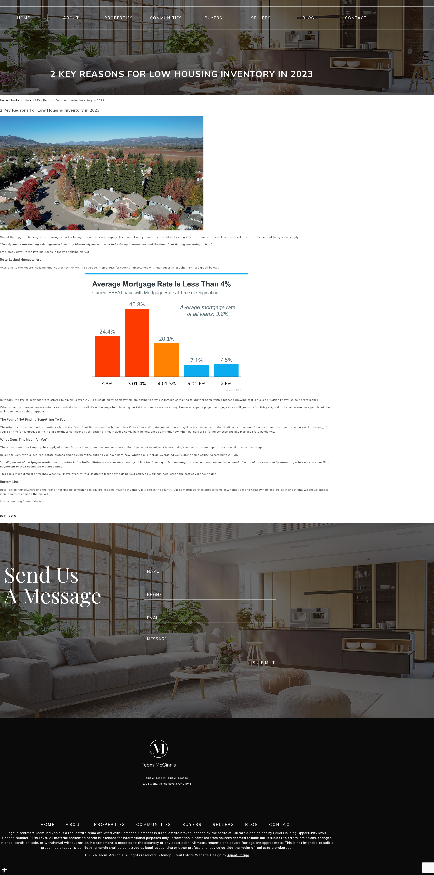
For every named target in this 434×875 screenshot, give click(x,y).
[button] (4, 870)
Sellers (261, 17)
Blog (308, 17)
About (71, 17)
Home (23, 17)
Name (148, 565)
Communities (166, 17)
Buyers (213, 17)
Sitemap (164, 855)
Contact (356, 17)
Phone (148, 588)
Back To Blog (8, 515)
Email (147, 611)
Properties (118, 17)
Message (149, 635)
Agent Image (238, 855)
